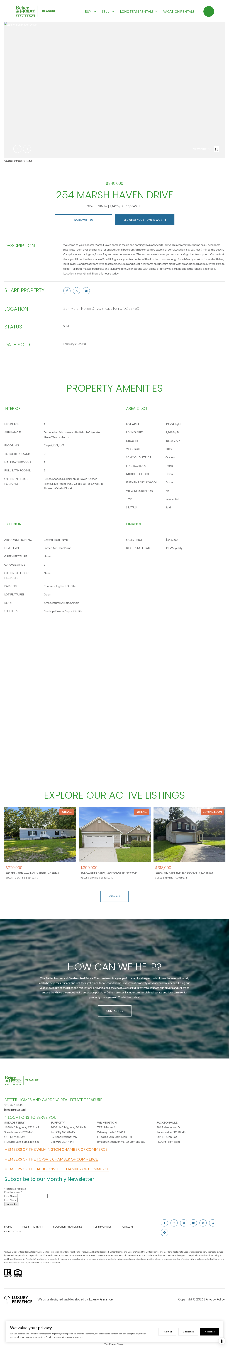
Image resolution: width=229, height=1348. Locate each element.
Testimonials (102, 1226)
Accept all (210, 1331)
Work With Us (83, 219)
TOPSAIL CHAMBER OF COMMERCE (67, 1159)
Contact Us (114, 1010)
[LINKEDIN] (183, 1222)
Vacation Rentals (178, 11)
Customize (188, 1331)
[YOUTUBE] (193, 1222)
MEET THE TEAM (33, 1226)
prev (17, 149)
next (27, 149)
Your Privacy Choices (114, 1344)
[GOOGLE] (212, 1222)
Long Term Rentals (137, 11)
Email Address (13, 1192)
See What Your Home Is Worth (145, 219)
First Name (11, 1196)
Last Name (10, 1200)
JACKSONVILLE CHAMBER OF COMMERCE (72, 1169)
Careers (127, 1226)
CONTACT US (12, 1231)
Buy (88, 11)
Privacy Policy (215, 1299)
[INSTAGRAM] (174, 1222)
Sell (105, 11)
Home (8, 1226)
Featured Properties (67, 1226)
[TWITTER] (203, 1222)
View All (114, 896)
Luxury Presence (101, 1299)
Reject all (167, 1331)
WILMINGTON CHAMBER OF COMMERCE (72, 1149)
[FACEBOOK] (164, 1222)
